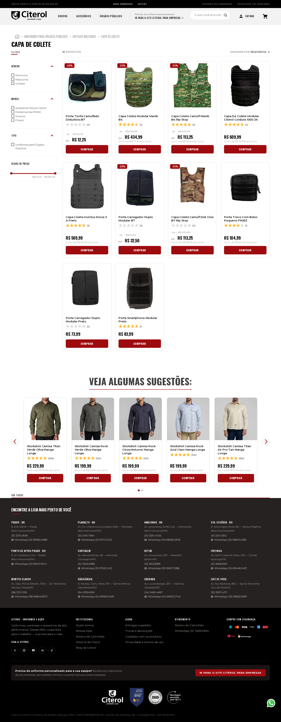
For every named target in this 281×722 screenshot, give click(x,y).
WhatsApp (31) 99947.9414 (31, 563)
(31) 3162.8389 (152, 563)
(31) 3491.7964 (86, 535)
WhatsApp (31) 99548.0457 (230, 568)
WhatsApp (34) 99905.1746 (164, 596)
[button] (33, 66)
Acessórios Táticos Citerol (30, 108)
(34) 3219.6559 (86, 592)
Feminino (21, 75)
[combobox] (210, 15)
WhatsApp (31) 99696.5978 (164, 539)
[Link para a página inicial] (17, 37)
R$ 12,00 (37, 177)
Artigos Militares (84, 36)
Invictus (20, 116)
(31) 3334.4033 (152, 535)
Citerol (19, 120)
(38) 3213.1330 (19, 592)
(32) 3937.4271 (219, 592)
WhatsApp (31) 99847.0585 (230, 539)
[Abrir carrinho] (265, 16)
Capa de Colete (110, 36)
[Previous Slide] (15, 441)
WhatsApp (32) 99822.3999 (230, 596)
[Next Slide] (266, 441)
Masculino (21, 79)
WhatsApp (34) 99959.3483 (97, 596)
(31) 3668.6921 (219, 563)
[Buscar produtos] (225, 15)
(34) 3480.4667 (153, 592)
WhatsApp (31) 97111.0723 (96, 539)
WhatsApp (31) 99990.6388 (31, 539)
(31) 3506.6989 (86, 563)
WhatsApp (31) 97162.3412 (96, 568)
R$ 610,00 (48, 177)
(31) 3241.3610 (219, 535)
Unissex (20, 83)
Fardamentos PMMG (28, 112)
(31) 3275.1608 (19, 535)
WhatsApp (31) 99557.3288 (163, 568)
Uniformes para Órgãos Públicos (45, 36)
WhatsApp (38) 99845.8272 (31, 596)
